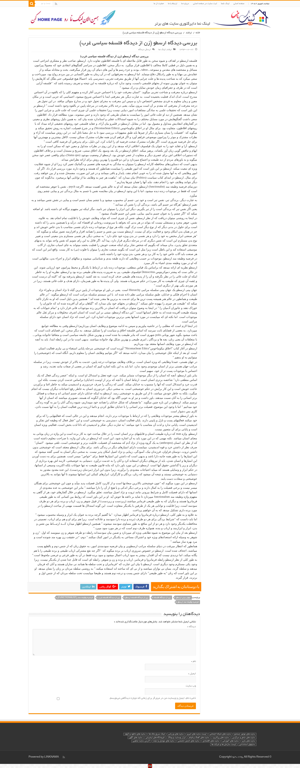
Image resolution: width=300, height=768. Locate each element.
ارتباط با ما (172, 3)
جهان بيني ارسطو (183, 598)
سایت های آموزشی (230, 741)
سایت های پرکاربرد (220, 738)
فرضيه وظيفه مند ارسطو (188, 602)
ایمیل (192, 673)
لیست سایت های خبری (196, 734)
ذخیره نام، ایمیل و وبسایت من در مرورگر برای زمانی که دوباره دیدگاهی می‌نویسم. (152, 698)
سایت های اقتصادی (211, 741)
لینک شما (225, 3)
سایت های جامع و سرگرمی (243, 738)
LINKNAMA (51, 757)
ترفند (189, 32)
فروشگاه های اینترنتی (155, 738)
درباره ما (185, 3)
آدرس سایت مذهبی (141, 741)
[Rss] (56, 3)
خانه (198, 32)
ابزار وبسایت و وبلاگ (177, 738)
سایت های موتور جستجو (244, 734)
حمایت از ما (159, 3)
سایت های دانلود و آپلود (135, 734)
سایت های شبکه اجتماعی (220, 734)
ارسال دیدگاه (144, 49)
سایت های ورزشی (176, 734)
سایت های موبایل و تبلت (163, 741)
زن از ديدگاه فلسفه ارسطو (136, 598)
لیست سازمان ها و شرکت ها (223, 744)
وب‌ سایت (191, 686)
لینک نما (162, 49)
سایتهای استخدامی (247, 744)
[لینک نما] (150, 18)
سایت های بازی (248, 741)
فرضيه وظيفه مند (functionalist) (75, 598)
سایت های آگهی (135, 738)
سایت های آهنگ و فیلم (199, 738)
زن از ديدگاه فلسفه (162, 598)
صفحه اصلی (238, 3)
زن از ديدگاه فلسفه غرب (109, 598)
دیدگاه (191, 626)
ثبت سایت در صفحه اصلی (205, 3)
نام (193, 661)
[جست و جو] (32, 4)
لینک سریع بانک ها (157, 734)
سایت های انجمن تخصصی (188, 741)
